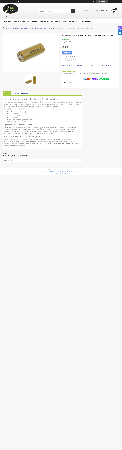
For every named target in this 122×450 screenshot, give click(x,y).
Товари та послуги (20, 21)
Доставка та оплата (58, 21)
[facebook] (3, 154)
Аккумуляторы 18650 (45, 28)
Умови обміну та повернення (80, 21)
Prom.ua (70, 170)
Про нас (35, 21)
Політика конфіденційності (71, 171)
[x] (5, 154)
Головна (7, 21)
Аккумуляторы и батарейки (28, 28)
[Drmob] (10, 9)
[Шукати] (73, 11)
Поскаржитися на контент (55, 171)
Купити (68, 53)
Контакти (44, 21)
